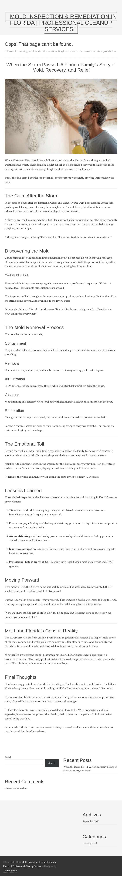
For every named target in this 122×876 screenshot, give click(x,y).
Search (8, 757)
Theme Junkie (10, 870)
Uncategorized (90, 843)
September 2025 (91, 821)
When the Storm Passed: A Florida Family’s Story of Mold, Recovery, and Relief (61, 67)
